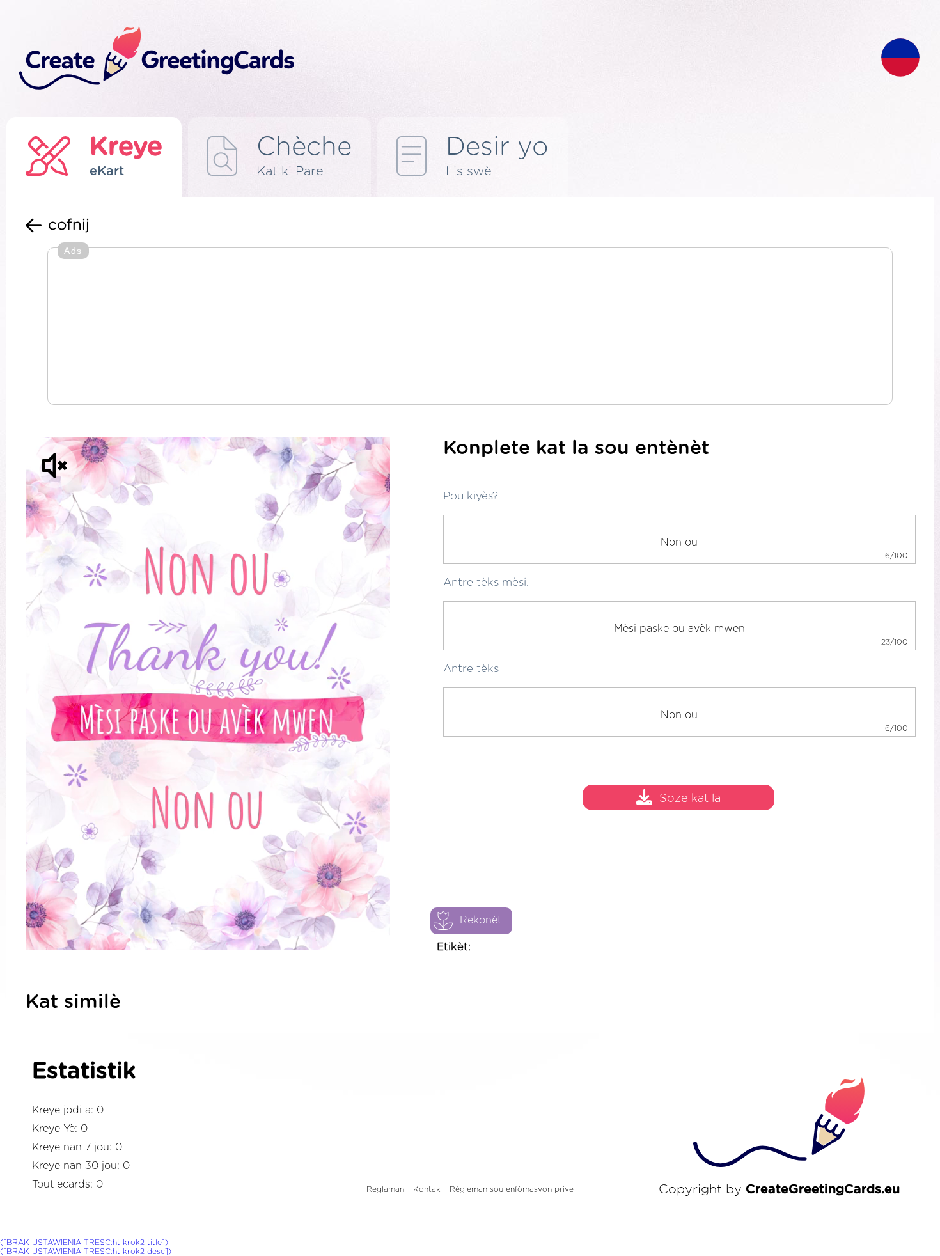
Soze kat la (690, 799)
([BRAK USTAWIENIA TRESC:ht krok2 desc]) (85, 1251)
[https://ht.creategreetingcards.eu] (439, 58)
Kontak (427, 1189)
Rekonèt (480, 920)
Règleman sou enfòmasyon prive (512, 1189)
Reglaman (385, 1189)
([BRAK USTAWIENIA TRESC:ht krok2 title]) (84, 1242)
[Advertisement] (470, 327)
